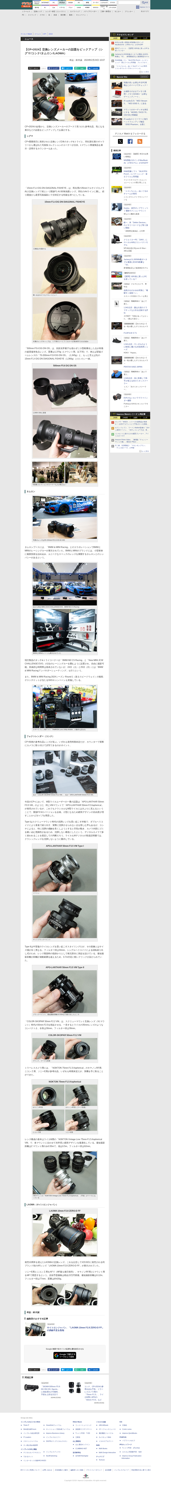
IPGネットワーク (126, 1444)
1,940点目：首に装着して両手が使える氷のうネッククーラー (136, 380)
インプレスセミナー (53, 1437)
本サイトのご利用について (30, 1470)
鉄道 (55, 15)
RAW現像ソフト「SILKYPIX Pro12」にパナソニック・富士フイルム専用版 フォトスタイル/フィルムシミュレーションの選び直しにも (132, 62)
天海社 (124, 1425)
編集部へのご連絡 (77, 1470)
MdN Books (103, 1448)
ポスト (36, 68)
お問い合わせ (47, 1470)
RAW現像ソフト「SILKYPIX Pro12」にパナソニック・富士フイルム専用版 (135, 174)
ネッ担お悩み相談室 (30, 1445)
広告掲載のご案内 (61, 1470)
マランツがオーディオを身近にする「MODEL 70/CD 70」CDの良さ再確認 (136, 112)
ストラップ (32, 15)
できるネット (28, 1456)
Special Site (122, 77)
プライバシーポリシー (94, 1470)
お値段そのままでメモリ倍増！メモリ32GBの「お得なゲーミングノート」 (135, 94)
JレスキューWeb (105, 1437)
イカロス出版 (101, 1422)
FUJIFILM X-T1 (130, 333)
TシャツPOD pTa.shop (131, 1448)
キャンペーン (81, 15)
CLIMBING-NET (81, 1448)
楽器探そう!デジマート (83, 1429)
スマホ (42, 15)
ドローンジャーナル (30, 1441)
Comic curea (126, 1429)
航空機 (63, 15)
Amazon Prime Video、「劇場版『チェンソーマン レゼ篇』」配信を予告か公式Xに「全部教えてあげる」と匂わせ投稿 (131, 442)
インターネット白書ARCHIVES (34, 1460)
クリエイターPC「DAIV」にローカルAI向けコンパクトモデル (136, 242)
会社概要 (108, 1470)
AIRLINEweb (103, 1425)
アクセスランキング (125, 35)
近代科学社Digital (81, 1456)
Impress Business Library (55, 1433)
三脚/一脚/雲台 (105, 11)
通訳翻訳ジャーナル (106, 1433)
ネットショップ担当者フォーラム (58, 1429)
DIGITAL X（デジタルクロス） (57, 1441)
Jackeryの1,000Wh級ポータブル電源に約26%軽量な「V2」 (135, 262)
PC (23, 15)
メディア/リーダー (90, 11)
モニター (118, 11)
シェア (55, 68)
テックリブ (100, 1456)
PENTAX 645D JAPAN (133, 367)
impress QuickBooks (129, 1433)
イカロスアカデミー (106, 1441)
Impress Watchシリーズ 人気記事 (131, 414)
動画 (70, 15)
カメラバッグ (75, 11)
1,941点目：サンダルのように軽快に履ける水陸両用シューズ (136, 347)
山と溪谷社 (77, 1441)
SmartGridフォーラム (53, 1425)
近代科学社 (77, 1452)
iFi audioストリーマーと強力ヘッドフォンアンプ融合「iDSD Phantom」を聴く (136, 121)
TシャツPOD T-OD (82, 1433)
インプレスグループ (121, 1470)
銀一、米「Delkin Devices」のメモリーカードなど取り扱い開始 (136, 225)
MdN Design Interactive (107, 1452)
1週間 (135, 38)
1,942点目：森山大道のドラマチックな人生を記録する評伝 (136, 310)
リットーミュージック (83, 1425)
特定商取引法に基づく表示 (141, 1470)
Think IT (26, 1425)
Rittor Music (77, 1422)
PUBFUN (123, 1437)
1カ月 (145, 38)
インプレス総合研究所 (31, 1433)
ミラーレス (26, 11)
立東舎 (77, 1437)
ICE (121, 1422)
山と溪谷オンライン (82, 1444)
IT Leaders (27, 1437)
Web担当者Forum (29, 1429)
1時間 (115, 38)
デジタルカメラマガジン (32, 1452)
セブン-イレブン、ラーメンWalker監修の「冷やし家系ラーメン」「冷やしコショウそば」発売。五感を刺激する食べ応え (132, 430)
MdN (98, 1445)
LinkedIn (95, 68)
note (82, 68)
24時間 (125, 38)
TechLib (102, 1460)
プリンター (129, 11)
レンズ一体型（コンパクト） (56, 11)
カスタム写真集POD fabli (132, 1452)
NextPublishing (51, 1456)
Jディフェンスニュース (107, 1429)
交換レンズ (38, 11)
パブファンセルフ (128, 1440)
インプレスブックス (53, 1452)
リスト (43, 68)
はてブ (68, 68)
